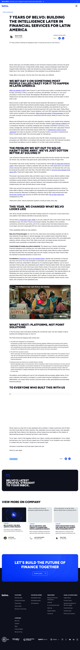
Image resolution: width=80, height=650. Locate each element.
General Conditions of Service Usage (70, 604)
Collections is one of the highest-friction (32, 258)
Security (17, 621)
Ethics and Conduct (69, 613)
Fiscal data (18, 603)
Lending (49, 602)
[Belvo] (5, 6)
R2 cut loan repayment (56, 194)
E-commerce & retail (53, 605)
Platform (18, 595)
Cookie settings (68, 608)
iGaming (49, 608)
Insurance (50, 613)
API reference (35, 603)
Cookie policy (67, 611)
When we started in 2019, (17, 90)
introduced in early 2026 (27, 220)
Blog (16, 626)
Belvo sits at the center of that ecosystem (49, 113)
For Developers (36, 595)
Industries (51, 595)
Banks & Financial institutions (52, 598)
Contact (17, 623)
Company (18, 618)
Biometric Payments (20, 609)
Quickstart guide (36, 600)
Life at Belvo (13, 459)
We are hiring (18, 632)
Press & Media (19, 629)
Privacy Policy (68, 600)
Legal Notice (67, 598)
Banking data (18, 598)
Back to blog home (8, 12)
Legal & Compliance (70, 595)
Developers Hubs (36, 598)
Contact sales (38, 573)
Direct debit (18, 606)
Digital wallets (51, 611)
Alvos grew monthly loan (17, 194)
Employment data (20, 600)
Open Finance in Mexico (59, 123)
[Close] (77, 1)
